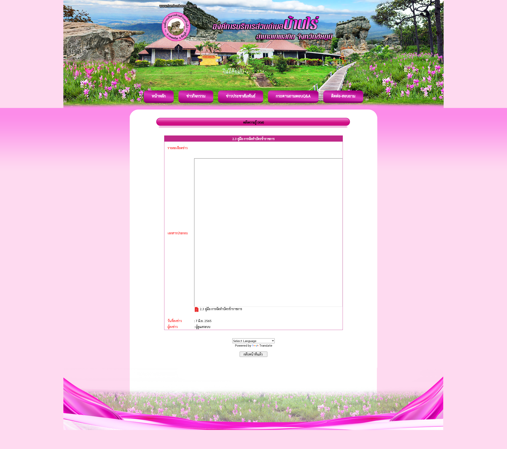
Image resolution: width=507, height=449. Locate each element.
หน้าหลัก (159, 95)
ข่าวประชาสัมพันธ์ (240, 95)
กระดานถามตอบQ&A (293, 95)
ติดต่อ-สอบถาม (343, 95)
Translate (265, 345)
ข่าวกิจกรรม (195, 95)
